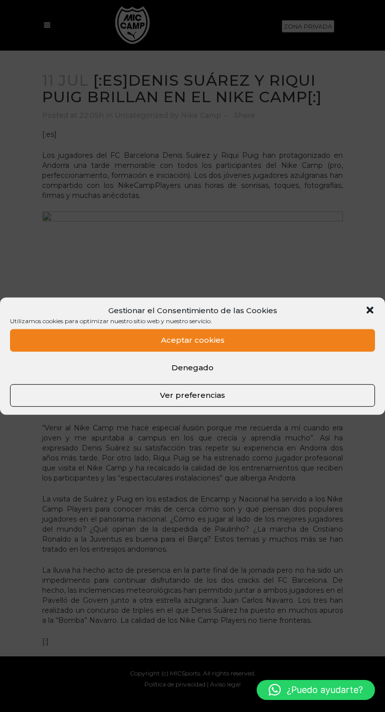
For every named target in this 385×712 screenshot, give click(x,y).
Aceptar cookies (193, 340)
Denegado (192, 367)
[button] (370, 310)
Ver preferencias (192, 395)
